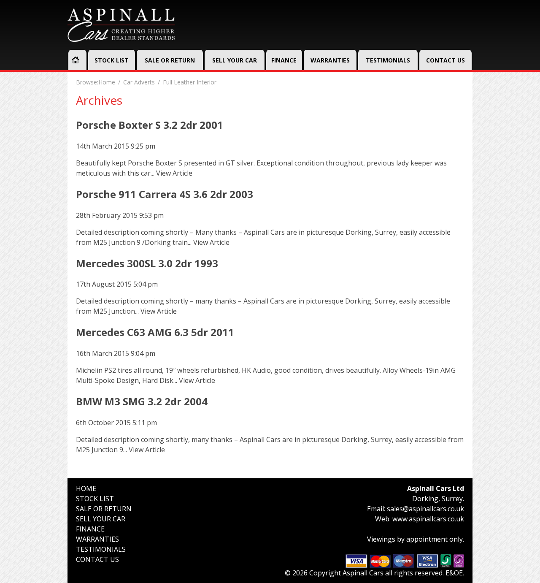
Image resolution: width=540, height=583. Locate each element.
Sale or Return (170, 60)
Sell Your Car (234, 60)
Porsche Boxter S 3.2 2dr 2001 (149, 125)
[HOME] (75, 60)
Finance (284, 60)
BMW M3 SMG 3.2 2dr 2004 (142, 401)
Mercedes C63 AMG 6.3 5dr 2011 (155, 332)
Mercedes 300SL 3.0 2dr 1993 (147, 263)
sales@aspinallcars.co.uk (425, 508)
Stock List (111, 60)
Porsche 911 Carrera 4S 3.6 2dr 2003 (164, 194)
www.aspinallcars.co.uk (428, 518)
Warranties (330, 60)
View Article (174, 173)
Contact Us (445, 60)
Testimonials (388, 60)
